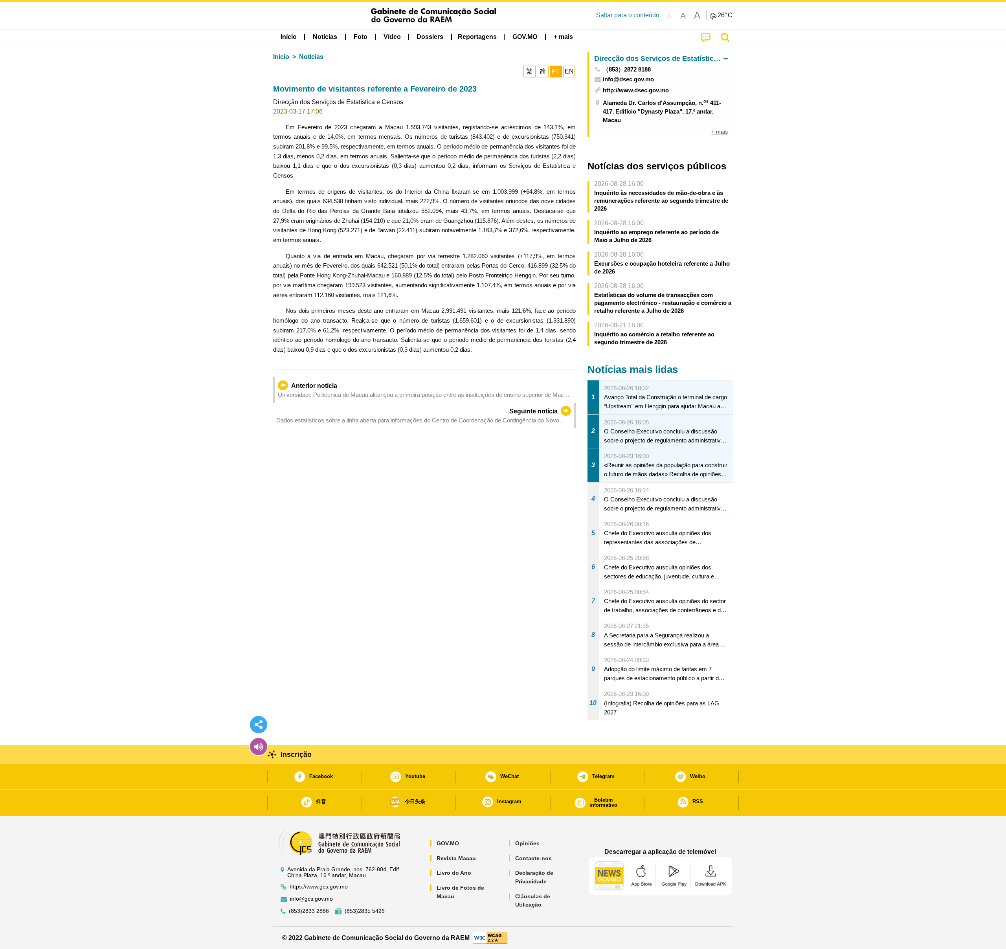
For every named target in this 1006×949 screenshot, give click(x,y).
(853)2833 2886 (309, 911)
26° (725, 15)
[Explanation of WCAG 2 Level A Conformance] (490, 937)
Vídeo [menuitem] (392, 36)
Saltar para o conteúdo (627, 15)
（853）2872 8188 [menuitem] (627, 69)
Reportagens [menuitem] (477, 36)
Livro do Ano (454, 873)
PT (556, 71)
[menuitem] (325, 36)
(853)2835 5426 (365, 911)
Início (281, 56)
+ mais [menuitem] (719, 131)
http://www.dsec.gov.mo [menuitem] (636, 90)
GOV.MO (448, 843)
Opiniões (527, 843)
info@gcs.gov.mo (311, 899)
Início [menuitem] (289, 36)
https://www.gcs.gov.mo (319, 887)
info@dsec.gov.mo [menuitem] (628, 79)
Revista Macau (456, 858)
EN (569, 71)
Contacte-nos (533, 858)
